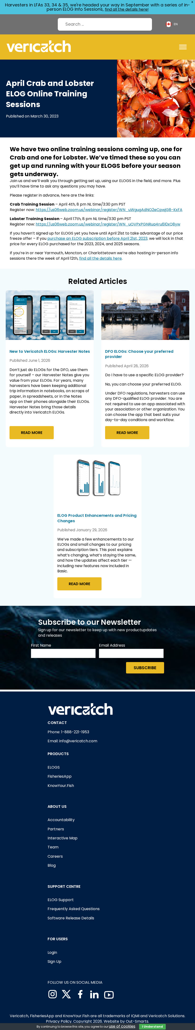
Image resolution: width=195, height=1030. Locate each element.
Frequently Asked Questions (74, 909)
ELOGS (54, 767)
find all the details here (100, 258)
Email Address (112, 645)
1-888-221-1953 (75, 732)
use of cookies (122, 1026)
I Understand (152, 1027)
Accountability (61, 820)
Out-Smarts (137, 1021)
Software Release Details (71, 918)
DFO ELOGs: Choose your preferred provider (139, 354)
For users (58, 939)
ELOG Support (61, 900)
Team (53, 847)
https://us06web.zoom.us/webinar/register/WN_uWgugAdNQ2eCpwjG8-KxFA (109, 209)
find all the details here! (127, 9)
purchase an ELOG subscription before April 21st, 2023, (97, 238)
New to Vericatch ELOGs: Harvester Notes (50, 351)
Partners (56, 829)
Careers (55, 856)
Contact (57, 722)
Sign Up (54, 961)
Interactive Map (63, 838)
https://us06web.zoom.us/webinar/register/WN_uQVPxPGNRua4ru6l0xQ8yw (108, 224)
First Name (41, 645)
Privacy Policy (59, 1021)
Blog (52, 865)
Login (52, 952)
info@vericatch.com (78, 741)
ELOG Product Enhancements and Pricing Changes (96, 518)
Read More (31, 432)
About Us (57, 806)
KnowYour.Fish (61, 785)
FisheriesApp (60, 776)
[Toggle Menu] (183, 47)
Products (58, 754)
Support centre (64, 886)
